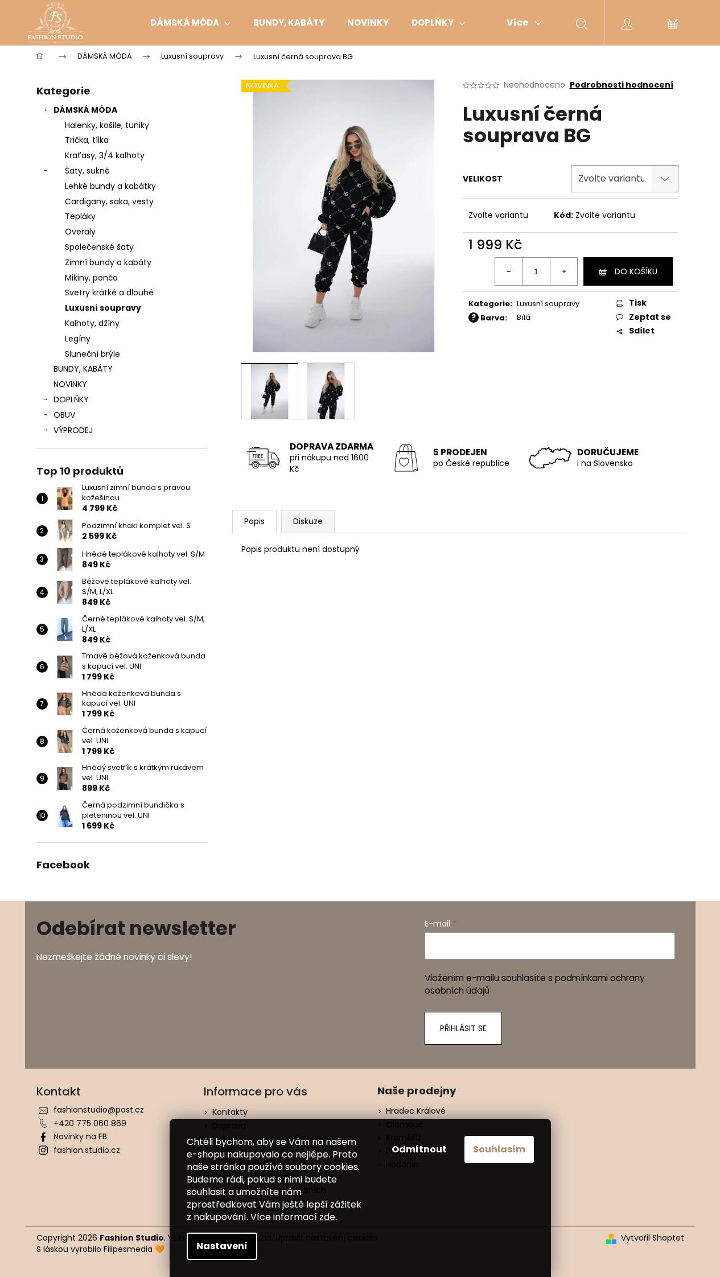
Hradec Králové (416, 1111)
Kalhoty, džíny (92, 323)
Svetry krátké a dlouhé (109, 292)
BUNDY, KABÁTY (83, 368)
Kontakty (230, 1112)
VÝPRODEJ (73, 430)
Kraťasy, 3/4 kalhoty (105, 155)
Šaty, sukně (87, 170)
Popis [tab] (254, 521)
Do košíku (636, 271)
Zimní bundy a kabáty (108, 262)
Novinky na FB (80, 1136)
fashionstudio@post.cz (99, 1109)
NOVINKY (70, 384)
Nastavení (222, 1246)
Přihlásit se (463, 1028)
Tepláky (80, 216)
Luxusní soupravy (103, 308)
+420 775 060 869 (90, 1123)
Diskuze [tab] (308, 521)
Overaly (80, 231)
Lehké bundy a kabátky (110, 186)
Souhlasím (499, 1149)
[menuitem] (190, 23)
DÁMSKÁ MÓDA (85, 110)
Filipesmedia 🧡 (134, 1249)
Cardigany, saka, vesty (109, 201)
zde (327, 1217)
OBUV (64, 415)
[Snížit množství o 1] (508, 271)
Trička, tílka (87, 140)
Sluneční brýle (92, 354)
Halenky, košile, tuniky (107, 125)
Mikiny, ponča (91, 277)
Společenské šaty (99, 247)
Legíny (77, 338)
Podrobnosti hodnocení (621, 85)
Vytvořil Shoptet (652, 1238)
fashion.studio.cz (87, 1150)
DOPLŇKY (71, 399)
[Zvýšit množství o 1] (563, 271)
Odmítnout (419, 1149)
